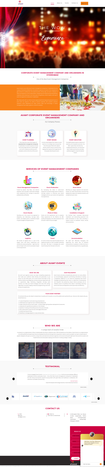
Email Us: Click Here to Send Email (54, 414)
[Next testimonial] (91, 379)
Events (67, 3)
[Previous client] (7, 398)
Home (52, 3)
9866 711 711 (84, 3)
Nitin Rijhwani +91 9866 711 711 (21, 415)
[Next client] (99, 398)
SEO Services (43, 466)
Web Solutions (52, 466)
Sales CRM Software (33, 466)
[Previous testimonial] (13, 379)
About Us (59, 3)
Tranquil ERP (23, 466)
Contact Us (75, 3)
